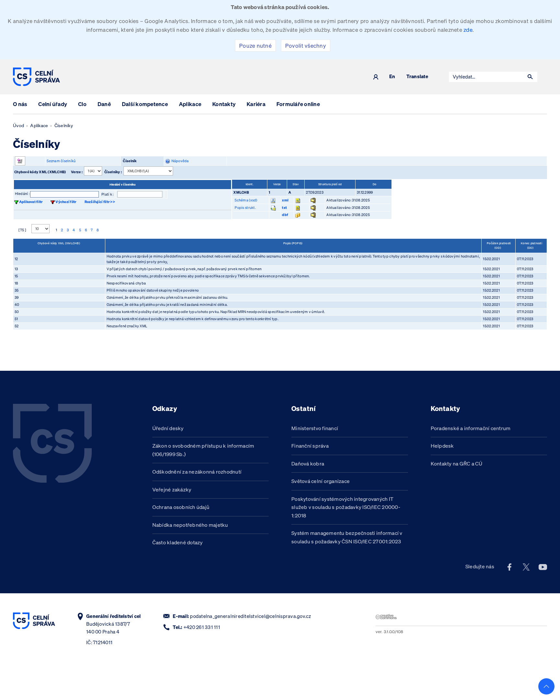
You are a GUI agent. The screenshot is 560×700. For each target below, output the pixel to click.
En (392, 76)
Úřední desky (168, 428)
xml (285, 200)
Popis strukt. (245, 207)
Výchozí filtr (65, 201)
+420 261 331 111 (201, 627)
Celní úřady (52, 104)
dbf (285, 214)
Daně (104, 104)
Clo (82, 104)
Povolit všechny (305, 45)
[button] (530, 77)
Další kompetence (145, 104)
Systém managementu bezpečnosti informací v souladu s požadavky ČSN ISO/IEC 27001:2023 (346, 537)
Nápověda (179, 161)
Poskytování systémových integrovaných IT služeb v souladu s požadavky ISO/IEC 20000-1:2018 (345, 507)
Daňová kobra (307, 463)
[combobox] (486, 77)
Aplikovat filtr (31, 201)
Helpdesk (442, 445)
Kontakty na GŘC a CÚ (457, 463)
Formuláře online (298, 104)
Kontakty (224, 104)
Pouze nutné (255, 45)
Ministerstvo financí (314, 428)
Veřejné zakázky (172, 489)
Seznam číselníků (61, 161)
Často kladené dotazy (177, 542)
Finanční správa (310, 445)
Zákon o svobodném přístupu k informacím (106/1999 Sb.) (203, 450)
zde (467, 29)
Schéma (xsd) (246, 200)
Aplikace (190, 104)
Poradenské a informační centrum (471, 428)
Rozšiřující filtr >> (100, 201)
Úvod (18, 125)
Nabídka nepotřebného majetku (190, 524)
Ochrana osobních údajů (181, 507)
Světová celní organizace (320, 481)
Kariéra (256, 104)
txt (284, 207)
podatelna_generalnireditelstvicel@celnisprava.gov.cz (250, 616)
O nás (20, 104)
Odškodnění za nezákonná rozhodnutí (197, 471)
